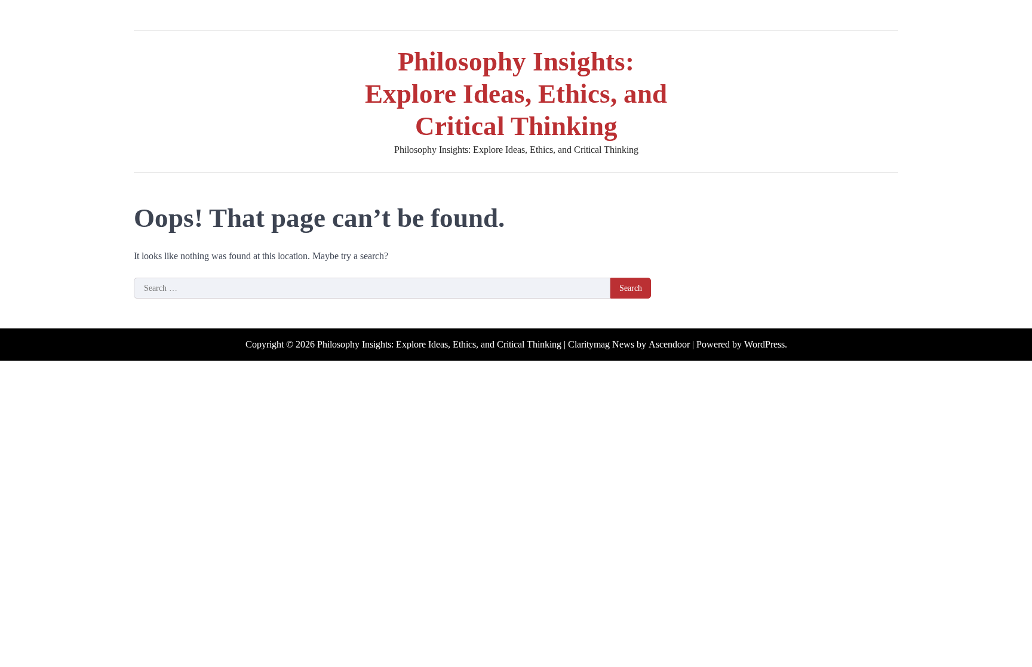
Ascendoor (669, 344)
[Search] (889, 15)
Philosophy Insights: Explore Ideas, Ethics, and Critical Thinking (516, 94)
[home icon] (143, 15)
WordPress (764, 344)
